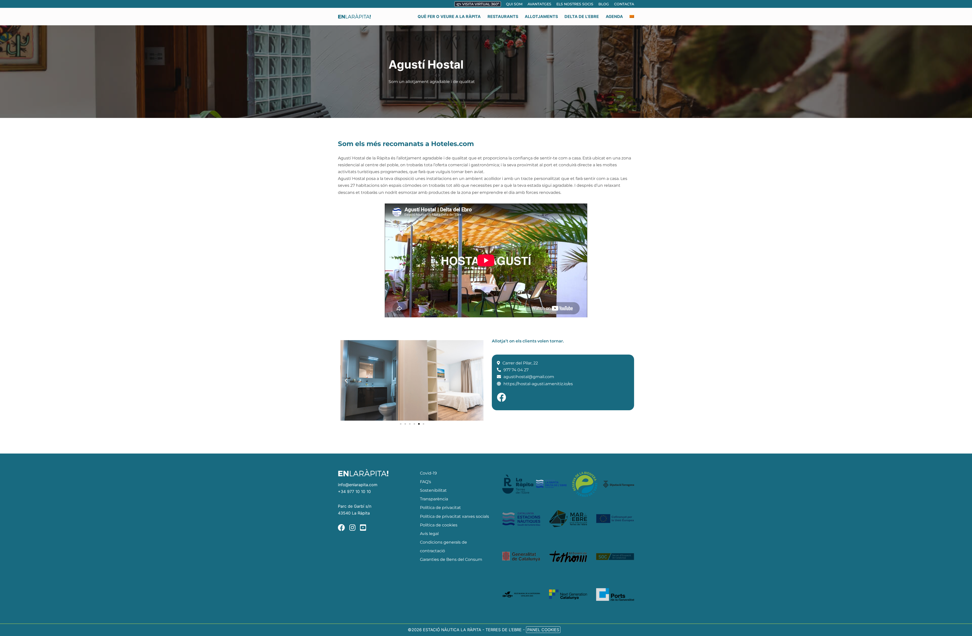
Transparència (434, 499)
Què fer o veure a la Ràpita (449, 16)
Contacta (624, 4)
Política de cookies (438, 525)
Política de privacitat (440, 507)
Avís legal (429, 533)
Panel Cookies (543, 629)
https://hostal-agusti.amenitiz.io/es (538, 383)
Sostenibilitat (433, 490)
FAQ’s (425, 481)
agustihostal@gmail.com (528, 376)
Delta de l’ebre (581, 16)
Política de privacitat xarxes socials (454, 516)
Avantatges (539, 4)
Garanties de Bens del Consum (451, 559)
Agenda (614, 16)
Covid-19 (428, 473)
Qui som (514, 4)
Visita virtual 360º (480, 4)
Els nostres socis (574, 4)
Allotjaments (541, 16)
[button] (346, 380)
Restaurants (503, 16)
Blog (603, 4)
